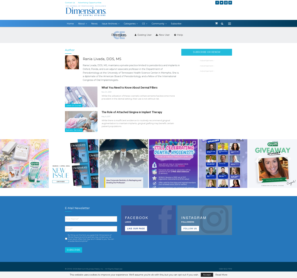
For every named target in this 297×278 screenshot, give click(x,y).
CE (143, 23)
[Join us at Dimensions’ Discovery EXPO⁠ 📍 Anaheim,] (223, 163)
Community (158, 23)
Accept (207, 274)
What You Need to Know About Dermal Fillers (129, 87)
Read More (221, 275)
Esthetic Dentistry (74, 130)
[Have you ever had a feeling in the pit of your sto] (74, 163)
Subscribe (176, 23)
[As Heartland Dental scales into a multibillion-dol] (123, 163)
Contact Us (70, 2)
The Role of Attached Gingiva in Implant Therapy (131, 112)
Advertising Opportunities (89, 2)
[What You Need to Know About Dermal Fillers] (81, 97)
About (81, 23)
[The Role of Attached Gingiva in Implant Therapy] (81, 121)
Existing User (144, 35)
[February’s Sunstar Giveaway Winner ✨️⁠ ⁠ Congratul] (272, 163)
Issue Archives (109, 23)
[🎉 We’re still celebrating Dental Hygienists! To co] (173, 163)
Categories (130, 23)
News (94, 23)
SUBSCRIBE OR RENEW (206, 52)
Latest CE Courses (73, 105)
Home (70, 23)
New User (164, 35)
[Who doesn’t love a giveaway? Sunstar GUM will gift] (24, 163)
